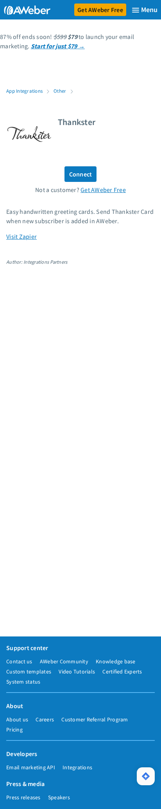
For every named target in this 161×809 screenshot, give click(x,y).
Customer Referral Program (94, 719)
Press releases (23, 797)
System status (23, 681)
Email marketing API (30, 767)
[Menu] (144, 9)
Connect (80, 174)
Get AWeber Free (100, 10)
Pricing (14, 729)
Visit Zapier (21, 236)
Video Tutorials (77, 671)
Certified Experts (122, 671)
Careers (45, 719)
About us (17, 719)
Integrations (77, 767)
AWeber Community (64, 661)
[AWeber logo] (25, 10)
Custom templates (28, 671)
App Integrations (24, 91)
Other (60, 91)
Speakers (59, 797)
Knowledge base (116, 661)
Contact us (19, 661)
